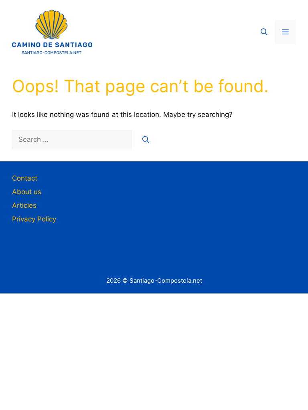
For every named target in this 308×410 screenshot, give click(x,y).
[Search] (146, 139)
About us (26, 192)
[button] (264, 32)
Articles (24, 205)
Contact (24, 178)
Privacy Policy (34, 219)
